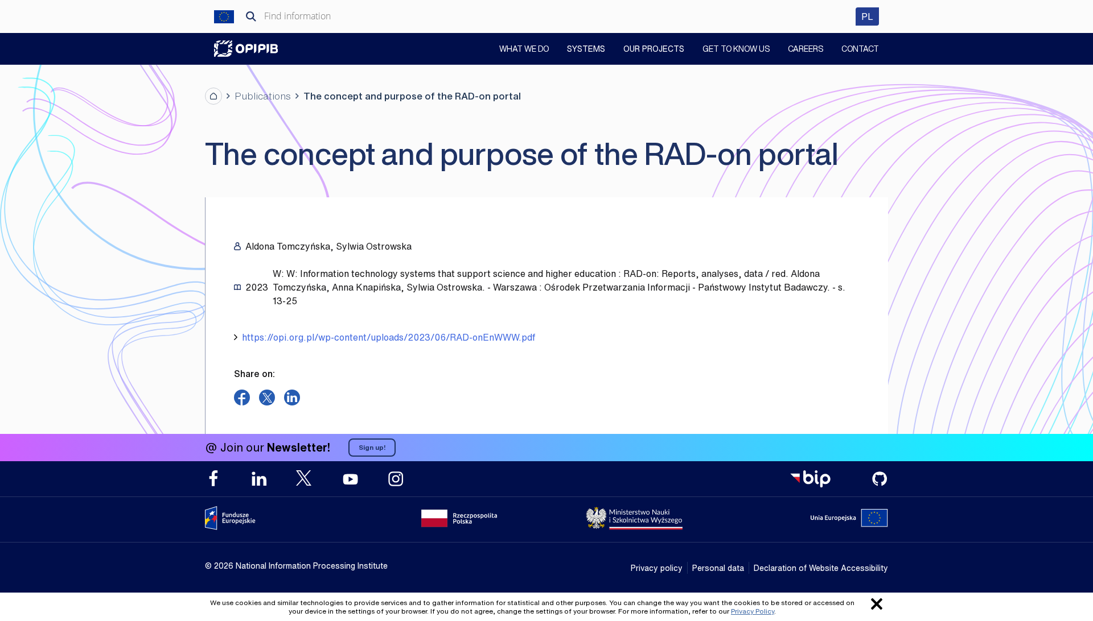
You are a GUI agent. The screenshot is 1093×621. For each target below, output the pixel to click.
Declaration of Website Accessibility (821, 568)
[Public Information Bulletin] (810, 478)
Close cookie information (876, 604)
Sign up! (372, 447)
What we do (524, 50)
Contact (860, 50)
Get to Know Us (736, 50)
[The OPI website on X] (304, 478)
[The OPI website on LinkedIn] (259, 478)
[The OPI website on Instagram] (395, 478)
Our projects (653, 49)
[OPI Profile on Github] (879, 478)
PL (870, 16)
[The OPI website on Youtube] (350, 478)
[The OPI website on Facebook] (213, 478)
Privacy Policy (752, 611)
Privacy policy (657, 568)
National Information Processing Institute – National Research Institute (246, 48)
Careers (805, 50)
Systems (586, 49)
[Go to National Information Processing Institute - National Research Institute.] (213, 96)
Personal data (718, 568)
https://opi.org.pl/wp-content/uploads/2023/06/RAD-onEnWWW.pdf (388, 337)
